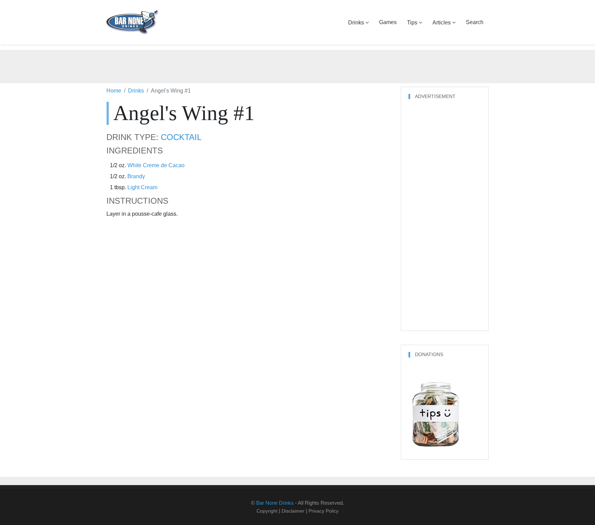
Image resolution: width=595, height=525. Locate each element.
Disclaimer (293, 511)
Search (474, 22)
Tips (412, 22)
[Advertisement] (297, 65)
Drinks (356, 22)
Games (388, 22)
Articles (441, 22)
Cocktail (181, 137)
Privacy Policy (323, 511)
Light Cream (142, 187)
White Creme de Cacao (156, 165)
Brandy (136, 176)
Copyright (267, 511)
